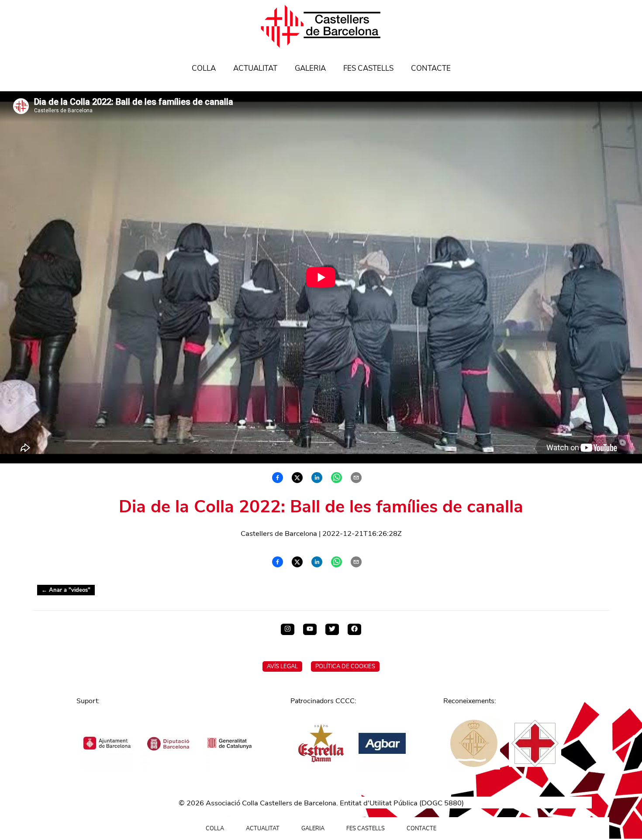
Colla (204, 68)
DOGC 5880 (441, 803)
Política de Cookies (345, 666)
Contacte (431, 68)
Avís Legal (282, 666)
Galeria (310, 68)
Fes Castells (368, 68)
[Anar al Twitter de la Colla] (332, 629)
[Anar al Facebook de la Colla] (354, 629)
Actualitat (255, 68)
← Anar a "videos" (65, 590)
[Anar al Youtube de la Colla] (310, 629)
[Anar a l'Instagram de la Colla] (287, 629)
